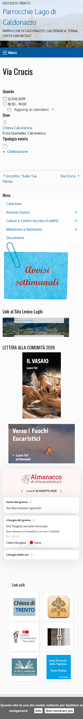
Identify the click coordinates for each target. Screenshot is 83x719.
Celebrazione (17, 151)
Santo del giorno (41, 505)
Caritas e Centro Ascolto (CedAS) (32, 221)
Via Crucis (68, 176)
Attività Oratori (18, 212)
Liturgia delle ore (41, 554)
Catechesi (14, 203)
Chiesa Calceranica (17, 128)
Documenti (15, 238)
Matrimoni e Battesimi (24, 229)
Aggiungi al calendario (31, 109)
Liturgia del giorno (41, 531)
